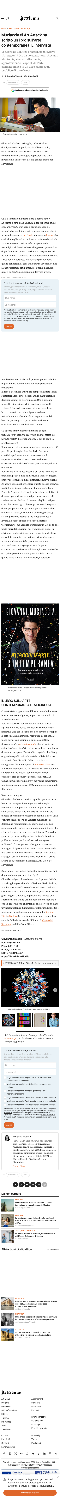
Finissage (35, 1424)
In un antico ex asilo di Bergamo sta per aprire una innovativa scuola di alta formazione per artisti (36, 1318)
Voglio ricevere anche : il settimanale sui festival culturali (31, 1105)
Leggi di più (54, 1249)
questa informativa (48, 1115)
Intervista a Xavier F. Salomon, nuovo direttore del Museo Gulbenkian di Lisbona (35, 1234)
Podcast (35, 1410)
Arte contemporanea (25, 1231)
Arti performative (9, 1410)
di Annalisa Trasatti (13, 76)
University (35, 1435)
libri (25, 82)
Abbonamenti (37, 1399)
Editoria (19, 1200)
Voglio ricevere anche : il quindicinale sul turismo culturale (31, 1101)
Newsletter (36, 1406)
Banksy (13, 916)
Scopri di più (19, 1166)
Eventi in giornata (39, 1428)
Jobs (3, 1425)
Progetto (5, 1402)
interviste (13, 82)
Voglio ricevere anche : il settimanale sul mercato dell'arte (29, 1085)
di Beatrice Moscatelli (24, 1226)
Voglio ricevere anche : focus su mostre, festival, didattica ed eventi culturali (29, 1079)
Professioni (14, 29)
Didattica (25, 29)
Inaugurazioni (37, 1420)
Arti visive (5, 1399)
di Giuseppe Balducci (24, 1208)
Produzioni (36, 1443)
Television (5, 1429)
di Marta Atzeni (21, 1239)
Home (3, 29)
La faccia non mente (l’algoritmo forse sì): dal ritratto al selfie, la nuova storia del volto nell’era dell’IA (35, 1220)
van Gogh (27, 235)
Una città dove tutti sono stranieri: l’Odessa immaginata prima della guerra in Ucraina (33, 1203)
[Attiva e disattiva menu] (2, 18)
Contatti (5, 1443)
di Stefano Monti (22, 1337)
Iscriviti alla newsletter (30, 1493)
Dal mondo (6, 1421)
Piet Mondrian (42, 764)
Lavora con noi (8, 1447)
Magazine (35, 1402)
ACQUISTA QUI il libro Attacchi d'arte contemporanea (29, 963)
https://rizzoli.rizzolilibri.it (15, 956)
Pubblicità (5, 1439)
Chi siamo (5, 1435)
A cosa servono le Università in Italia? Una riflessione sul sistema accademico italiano (33, 1333)
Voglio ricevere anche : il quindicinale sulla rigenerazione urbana (26, 1092)
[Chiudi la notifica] (57, 1476)
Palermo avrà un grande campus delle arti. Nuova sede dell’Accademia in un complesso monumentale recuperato (36, 1303)
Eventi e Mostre (38, 1416)
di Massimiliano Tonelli (25, 1322)
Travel (34, 1439)
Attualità (19, 1329)
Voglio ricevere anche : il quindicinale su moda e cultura (31, 1097)
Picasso (50, 235)
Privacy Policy (23, 320)
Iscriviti (9, 326)
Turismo (5, 1418)
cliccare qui (10, 1038)
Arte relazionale (27, 744)
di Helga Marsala (22, 1309)
